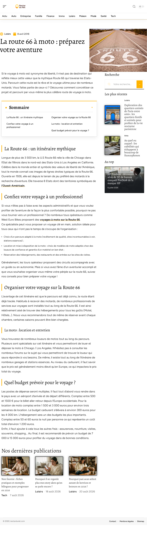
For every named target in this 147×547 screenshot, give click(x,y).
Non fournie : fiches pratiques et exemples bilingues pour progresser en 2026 (15, 484)
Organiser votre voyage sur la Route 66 (71, 117)
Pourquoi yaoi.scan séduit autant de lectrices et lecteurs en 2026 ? (82, 482)
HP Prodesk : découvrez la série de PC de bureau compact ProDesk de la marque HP (122, 178)
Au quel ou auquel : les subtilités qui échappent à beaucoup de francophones (132, 147)
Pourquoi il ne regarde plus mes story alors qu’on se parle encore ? (48, 482)
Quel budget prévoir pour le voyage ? (70, 130)
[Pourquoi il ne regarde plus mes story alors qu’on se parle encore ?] (49, 466)
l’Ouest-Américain (13, 185)
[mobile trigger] (5, 6)
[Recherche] (134, 6)
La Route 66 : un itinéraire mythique (24, 117)
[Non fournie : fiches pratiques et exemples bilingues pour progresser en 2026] (15, 466)
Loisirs (39, 491)
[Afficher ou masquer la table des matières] (61, 107)
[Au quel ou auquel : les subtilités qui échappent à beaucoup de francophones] (112, 145)
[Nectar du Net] (21, 6)
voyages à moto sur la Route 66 (60, 219)
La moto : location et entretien (67, 123)
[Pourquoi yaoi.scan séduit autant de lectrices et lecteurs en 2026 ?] (83, 466)
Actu (126, 136)
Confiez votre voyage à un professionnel (19, 125)
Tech (4, 495)
